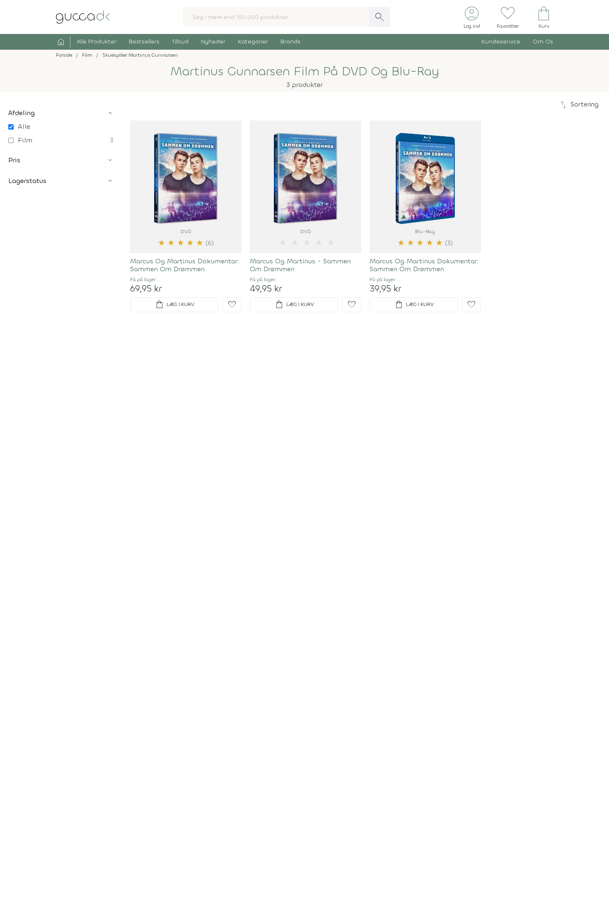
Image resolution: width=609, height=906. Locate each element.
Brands (290, 42)
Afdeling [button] (21, 112)
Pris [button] (14, 160)
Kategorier (253, 42)
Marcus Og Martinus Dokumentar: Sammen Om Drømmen (184, 265)
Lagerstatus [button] (27, 180)
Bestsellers (144, 42)
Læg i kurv (174, 305)
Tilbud (180, 42)
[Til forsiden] (83, 16)
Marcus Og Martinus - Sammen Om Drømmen (300, 265)
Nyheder (213, 42)
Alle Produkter (96, 42)
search (379, 17)
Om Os (543, 42)
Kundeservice (500, 42)
